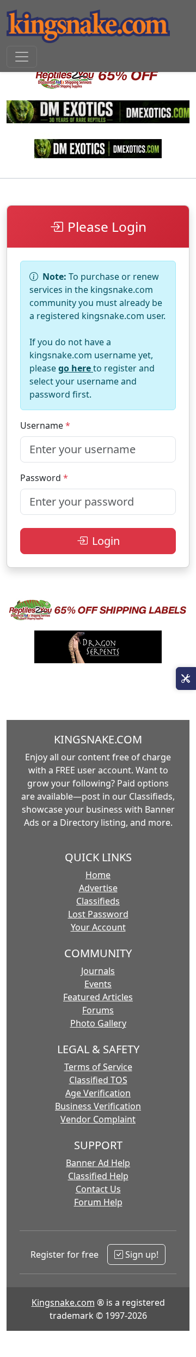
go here (75, 368)
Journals (98, 971)
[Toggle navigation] (22, 57)
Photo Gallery (98, 1023)
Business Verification (98, 1106)
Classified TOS (98, 1080)
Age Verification (98, 1093)
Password (40, 478)
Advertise (98, 888)
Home (98, 875)
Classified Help (98, 1176)
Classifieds (98, 901)
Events (98, 984)
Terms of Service (98, 1067)
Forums (98, 1010)
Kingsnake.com (63, 1302)
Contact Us (98, 1189)
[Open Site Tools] (186, 678)
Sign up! (140, 1254)
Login (106, 540)
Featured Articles (98, 997)
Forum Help (98, 1202)
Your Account (98, 927)
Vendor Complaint (98, 1119)
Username (41, 425)
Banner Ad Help (98, 1163)
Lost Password (98, 914)
